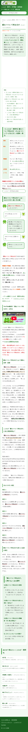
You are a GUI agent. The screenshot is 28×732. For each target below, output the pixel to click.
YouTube (3, 725)
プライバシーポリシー (6, 722)
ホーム (3, 19)
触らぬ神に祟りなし (15, 169)
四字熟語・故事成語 (17, 7)
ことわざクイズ (17, 722)
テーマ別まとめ (5, 9)
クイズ (12, 9)
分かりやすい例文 (11, 117)
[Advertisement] (14, 72)
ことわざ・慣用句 (6, 7)
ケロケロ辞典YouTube (11, 342)
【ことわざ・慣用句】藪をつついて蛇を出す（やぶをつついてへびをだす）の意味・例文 (14, 95)
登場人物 (17, 9)
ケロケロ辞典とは (5, 720)
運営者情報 (14, 720)
